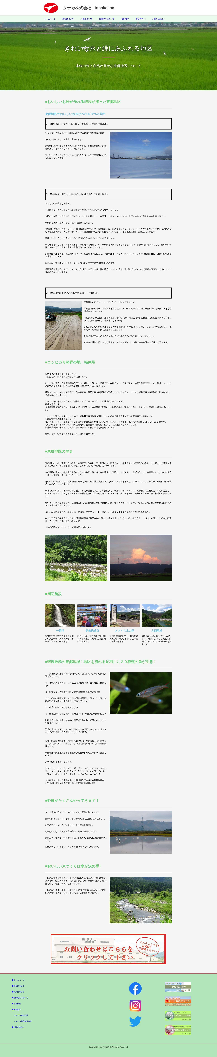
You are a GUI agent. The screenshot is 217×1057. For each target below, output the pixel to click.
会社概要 (125, 19)
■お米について (18, 992)
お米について (86, 19)
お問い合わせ (158, 19)
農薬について (68, 19)
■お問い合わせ (18, 1027)
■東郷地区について (20, 998)
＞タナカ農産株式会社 (23, 1021)
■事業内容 (16, 1009)
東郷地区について (106, 19)
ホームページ (50, 19)
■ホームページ (18, 980)
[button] (144, 19)
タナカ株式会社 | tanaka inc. (89, 7)
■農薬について (18, 986)
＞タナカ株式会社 (21, 1015)
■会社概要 (16, 1003)
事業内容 (139, 19)
